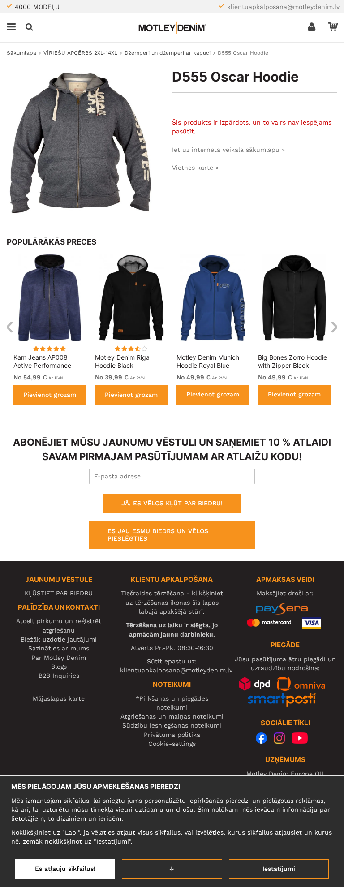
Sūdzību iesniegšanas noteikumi (171, 725)
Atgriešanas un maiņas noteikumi (172, 716)
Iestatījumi (278, 868)
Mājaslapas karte (59, 698)
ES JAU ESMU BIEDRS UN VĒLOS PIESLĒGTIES (158, 535)
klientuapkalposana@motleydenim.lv (283, 6)
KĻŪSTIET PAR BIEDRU (59, 593)
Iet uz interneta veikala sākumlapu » (228, 149)
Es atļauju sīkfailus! (65, 868)
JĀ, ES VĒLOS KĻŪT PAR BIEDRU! (172, 503)
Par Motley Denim (58, 657)
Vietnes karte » (195, 167)
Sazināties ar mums (58, 648)
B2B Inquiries (59, 675)
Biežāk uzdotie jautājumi (59, 639)
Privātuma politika (172, 734)
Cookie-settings (172, 743)
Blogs (59, 666)
